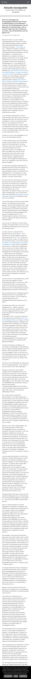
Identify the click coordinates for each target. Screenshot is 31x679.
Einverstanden (8, 676)
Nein (16, 676)
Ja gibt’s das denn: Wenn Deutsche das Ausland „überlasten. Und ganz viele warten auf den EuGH (15, 72)
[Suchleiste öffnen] (28, 2)
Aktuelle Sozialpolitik (15, 7)
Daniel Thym (16, 237)
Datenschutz (23, 676)
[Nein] (29, 672)
